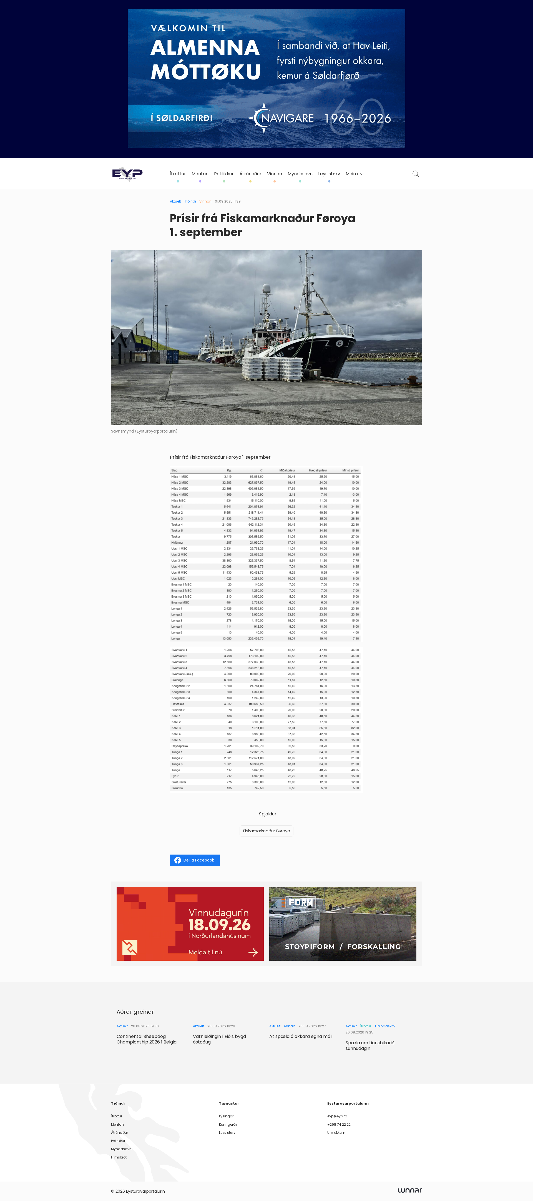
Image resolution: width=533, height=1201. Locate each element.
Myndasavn (300, 174)
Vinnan (274, 174)
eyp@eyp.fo (337, 1116)
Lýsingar (226, 1116)
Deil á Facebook (198, 860)
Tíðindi (190, 201)
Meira (352, 174)
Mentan (200, 174)
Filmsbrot (119, 1157)
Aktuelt (175, 201)
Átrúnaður (250, 174)
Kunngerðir (228, 1124)
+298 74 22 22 (339, 1124)
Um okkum (336, 1132)
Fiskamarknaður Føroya (266, 831)
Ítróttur (178, 174)
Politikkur (224, 174)
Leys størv (329, 174)
